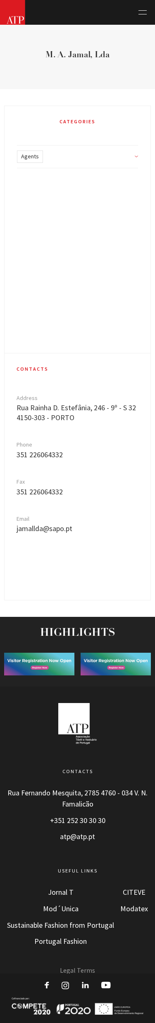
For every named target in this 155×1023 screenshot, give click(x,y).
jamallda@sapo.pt (44, 529)
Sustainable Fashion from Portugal (60, 925)
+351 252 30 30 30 (77, 820)
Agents (30, 156)
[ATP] (12, 12)
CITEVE (134, 892)
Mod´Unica (61, 909)
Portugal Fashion (60, 941)
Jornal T (61, 892)
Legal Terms (77, 970)
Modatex (134, 909)
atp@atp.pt (77, 837)
